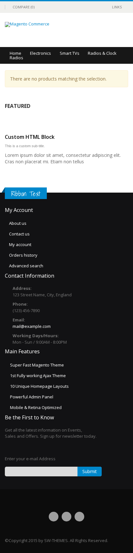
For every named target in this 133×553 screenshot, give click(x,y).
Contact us (19, 234)
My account (20, 244)
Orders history (23, 255)
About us (17, 223)
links (117, 7)
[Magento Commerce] (27, 24)
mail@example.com (32, 326)
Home (15, 53)
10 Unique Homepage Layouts (39, 386)
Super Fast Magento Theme (37, 365)
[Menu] (99, 29)
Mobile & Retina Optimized (36, 407)
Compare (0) (24, 7)
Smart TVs (69, 53)
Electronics (40, 53)
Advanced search (26, 266)
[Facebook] (53, 516)
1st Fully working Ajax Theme (38, 375)
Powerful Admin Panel (31, 397)
